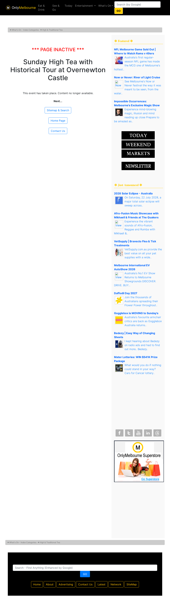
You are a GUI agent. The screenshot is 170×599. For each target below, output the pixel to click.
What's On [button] (104, 5)
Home (37, 584)
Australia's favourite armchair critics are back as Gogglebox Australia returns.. (143, 321)
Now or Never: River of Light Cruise (137, 77)
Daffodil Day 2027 (125, 293)
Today (68, 5)
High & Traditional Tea (52, 30)
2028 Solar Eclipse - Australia (133, 193)
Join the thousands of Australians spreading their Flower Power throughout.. (141, 301)
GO (119, 10)
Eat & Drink (41, 7)
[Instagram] (147, 432)
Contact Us (58, 131)
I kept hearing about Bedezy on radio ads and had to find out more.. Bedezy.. (142, 345)
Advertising (66, 584)
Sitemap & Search (58, 110)
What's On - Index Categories (25, 30)
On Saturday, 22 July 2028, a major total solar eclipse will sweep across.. (143, 201)
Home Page (58, 120)
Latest (101, 584)
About (49, 584)
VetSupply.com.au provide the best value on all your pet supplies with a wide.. (143, 253)
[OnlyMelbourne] (8, 8)
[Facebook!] (119, 432)
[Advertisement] (85, 19)
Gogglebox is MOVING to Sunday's (136, 313)
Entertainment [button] (84, 5)
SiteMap (132, 584)
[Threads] (157, 432)
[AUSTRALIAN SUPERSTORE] (139, 461)
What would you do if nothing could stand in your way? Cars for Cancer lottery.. (143, 369)
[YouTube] (138, 432)
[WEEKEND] (138, 153)
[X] (128, 432)
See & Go (55, 7)
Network (116, 584)
